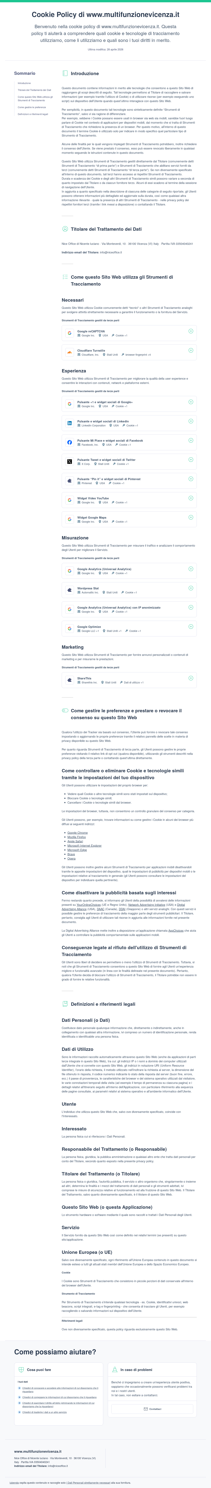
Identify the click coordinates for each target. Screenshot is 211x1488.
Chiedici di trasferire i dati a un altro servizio (44, 1412)
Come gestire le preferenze (32, 107)
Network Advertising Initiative (146, 905)
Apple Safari (75, 841)
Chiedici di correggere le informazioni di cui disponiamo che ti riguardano (59, 1397)
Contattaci (155, 1409)
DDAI (122, 909)
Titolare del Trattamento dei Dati (34, 90)
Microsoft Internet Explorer (84, 845)
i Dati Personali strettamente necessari (88, 1482)
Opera (71, 858)
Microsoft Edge (77, 850)
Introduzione (24, 83)
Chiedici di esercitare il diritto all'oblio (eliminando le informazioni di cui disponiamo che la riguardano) (58, 1404)
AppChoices (176, 930)
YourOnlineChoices (89, 905)
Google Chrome (77, 832)
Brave (71, 854)
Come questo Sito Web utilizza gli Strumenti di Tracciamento (35, 98)
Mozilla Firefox (76, 837)
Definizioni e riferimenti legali (33, 114)
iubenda (14, 1482)
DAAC (100, 909)
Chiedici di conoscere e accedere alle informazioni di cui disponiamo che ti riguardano (60, 1389)
